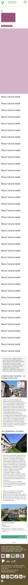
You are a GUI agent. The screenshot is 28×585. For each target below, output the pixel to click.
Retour (14, 542)
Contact (3, 546)
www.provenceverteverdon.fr (8, 571)
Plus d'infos (22, 537)
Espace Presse (19, 549)
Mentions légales (10, 546)
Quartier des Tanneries (8, 522)
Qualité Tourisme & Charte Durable (12, 548)
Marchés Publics (9, 551)
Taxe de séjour (18, 551)
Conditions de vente (14, 548)
